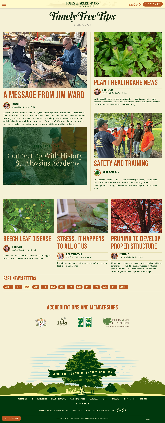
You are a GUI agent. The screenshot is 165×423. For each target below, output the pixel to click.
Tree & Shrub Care (58, 398)
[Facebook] (124, 410)
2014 (113, 287)
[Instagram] (119, 410)
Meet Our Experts (39, 398)
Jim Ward (16, 104)
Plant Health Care (77, 398)
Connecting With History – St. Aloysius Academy (45, 159)
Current (8, 287)
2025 (18, 287)
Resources (93, 398)
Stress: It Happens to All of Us (80, 243)
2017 (87, 287)
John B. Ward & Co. (110, 172)
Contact (143, 398)
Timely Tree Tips (129, 398)
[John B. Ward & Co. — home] (82, 4)
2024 (27, 287)
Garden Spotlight (45, 146)
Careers (115, 398)
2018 (79, 287)
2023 (36, 287)
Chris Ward (107, 90)
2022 (44, 287)
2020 (62, 287)
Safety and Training (121, 163)
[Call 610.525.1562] (135, 4)
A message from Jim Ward (44, 95)
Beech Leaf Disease (27, 239)
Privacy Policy (103, 418)
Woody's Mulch (82, 403)
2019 (70, 287)
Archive (123, 287)
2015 (105, 287)
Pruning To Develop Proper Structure (136, 243)
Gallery (105, 398)
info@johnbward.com (103, 410)
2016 (96, 287)
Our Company (23, 398)
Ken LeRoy (124, 254)
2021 (53, 287)
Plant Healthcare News (126, 82)
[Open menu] (4, 4)
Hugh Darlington (74, 254)
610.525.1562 (153, 4)
